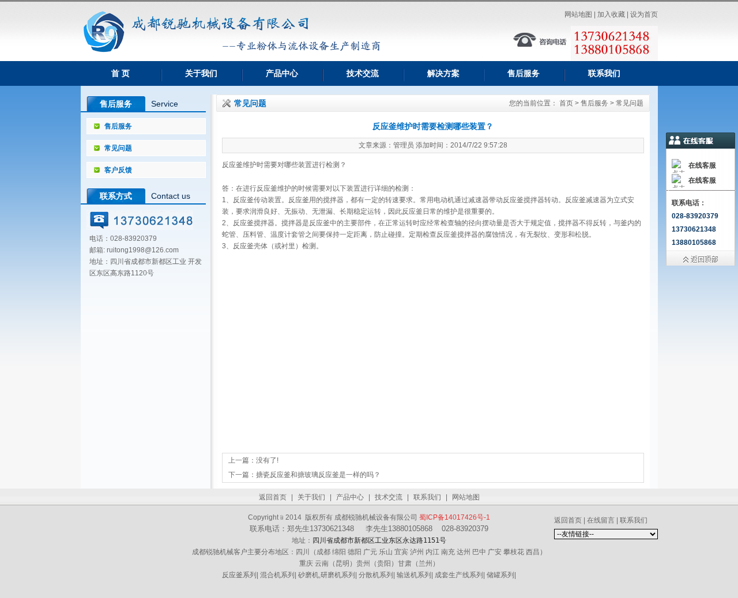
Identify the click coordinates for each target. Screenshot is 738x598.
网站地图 (466, 497)
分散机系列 (376, 575)
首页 (566, 103)
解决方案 (443, 73)
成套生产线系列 (459, 575)
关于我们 (201, 73)
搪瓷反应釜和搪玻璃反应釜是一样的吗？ (318, 475)
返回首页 (273, 497)
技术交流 (363, 73)
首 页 (120, 73)
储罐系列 (500, 575)
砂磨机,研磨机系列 (326, 575)
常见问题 (118, 148)
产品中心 (282, 73)
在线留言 (601, 520)
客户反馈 (118, 170)
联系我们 (604, 73)
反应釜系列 (239, 575)
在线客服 (702, 165)
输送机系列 (414, 575)
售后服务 (523, 73)
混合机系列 (277, 575)
